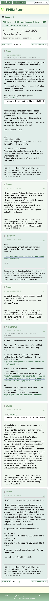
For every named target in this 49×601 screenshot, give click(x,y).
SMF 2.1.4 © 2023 (18, 598)
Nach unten (6, 44)
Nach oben (6, 581)
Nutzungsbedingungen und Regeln (21, 596)
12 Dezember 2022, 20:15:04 (12, 331)
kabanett (10, 235)
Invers (9, 51)
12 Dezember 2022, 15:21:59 (12, 291)
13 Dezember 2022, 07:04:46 (12, 410)
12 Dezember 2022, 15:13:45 (12, 240)
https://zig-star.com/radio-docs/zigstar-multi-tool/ (23, 395)
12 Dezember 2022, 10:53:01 (12, 188)
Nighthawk (11, 326)
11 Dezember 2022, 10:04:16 (12, 55)
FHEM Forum (15, 9)
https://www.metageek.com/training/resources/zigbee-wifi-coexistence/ (24, 363)
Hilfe (6, 596)
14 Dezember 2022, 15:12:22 (12, 495)
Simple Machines (30, 598)
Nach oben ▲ (39, 596)
